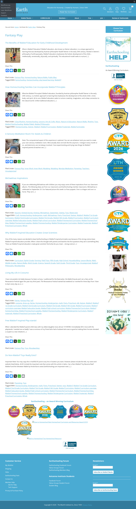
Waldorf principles (78, 127)
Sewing (61, 213)
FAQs (7, 472)
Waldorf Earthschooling (14, 124)
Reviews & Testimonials (120, 18)
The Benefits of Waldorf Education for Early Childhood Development (36, 42)
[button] (104, 8)
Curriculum (19, 260)
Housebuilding (74, 260)
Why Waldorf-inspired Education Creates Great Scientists (31, 232)
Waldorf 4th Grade (60, 218)
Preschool (66, 215)
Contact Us (9, 479)
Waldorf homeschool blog (83, 391)
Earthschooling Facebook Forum (60, 465)
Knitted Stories (27, 213)
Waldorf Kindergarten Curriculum (64, 223)
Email (95, 465)
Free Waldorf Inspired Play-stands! (21, 320)
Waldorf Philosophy (42, 124)
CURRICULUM (45, 18)
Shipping (8, 469)
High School (63, 260)
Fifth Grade (54, 260)
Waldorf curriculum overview (85, 388)
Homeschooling (31, 77)
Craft (17, 215)
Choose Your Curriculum (67, 12)
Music (58, 122)
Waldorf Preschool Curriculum (24, 313)
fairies (32, 303)
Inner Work (29, 168)
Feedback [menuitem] (4, 15)
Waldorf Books (26, 18)
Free (89, 18)
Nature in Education (68, 122)
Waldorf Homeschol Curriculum (69, 220)
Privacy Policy (87, 505)
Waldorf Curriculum (48, 127)
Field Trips (45, 260)
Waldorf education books (22, 220)
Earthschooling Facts (12, 475)
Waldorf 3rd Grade (46, 218)
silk (78, 303)
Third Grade (70, 263)
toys (64, 386)
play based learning (46, 80)
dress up (26, 303)
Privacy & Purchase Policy (14, 491)
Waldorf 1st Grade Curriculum (84, 386)
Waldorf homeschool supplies (20, 223)
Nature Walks (42, 77)
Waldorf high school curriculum (44, 220)
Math (94, 260)
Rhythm (91, 122)
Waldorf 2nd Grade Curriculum (26, 218)
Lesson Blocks (86, 260)
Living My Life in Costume (17, 272)
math (45, 215)
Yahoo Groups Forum (56, 468)
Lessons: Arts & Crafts (47, 122)
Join (101, 18)
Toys (96, 122)
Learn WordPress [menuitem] (6, 10)
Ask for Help (12, 485)
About (77, 18)
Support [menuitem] (3, 13)
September (54, 213)
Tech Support (12, 487)
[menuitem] (1, 1)
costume (18, 303)
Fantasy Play (19, 77)
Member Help (10, 482)
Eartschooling (20, 80)
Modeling (46, 168)
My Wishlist (9, 465)
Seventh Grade (50, 263)
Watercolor (73, 213)
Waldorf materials (63, 127)
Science (41, 263)
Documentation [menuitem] (5, 7)
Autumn (18, 213)
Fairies (17, 300)
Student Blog (53, 486)
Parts (60, 215)
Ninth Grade (32, 263)
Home (10, 18)
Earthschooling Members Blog (59, 470)
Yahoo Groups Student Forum (59, 483)
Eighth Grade (29, 260)
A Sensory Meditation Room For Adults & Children (28, 134)
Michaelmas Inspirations (16, 178)
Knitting (36, 213)
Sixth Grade (60, 263)
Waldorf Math (29, 124)
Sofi (31, 300)
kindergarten (37, 215)
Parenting (77, 168)
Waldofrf (58, 80)
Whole (25, 226)
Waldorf (37, 127)
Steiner (30, 127)
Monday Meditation (66, 168)
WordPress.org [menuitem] (5, 5)
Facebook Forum (55, 481)
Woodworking (19, 266)
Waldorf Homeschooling (42, 223)
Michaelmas (44, 213)
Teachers (85, 168)
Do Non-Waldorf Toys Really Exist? (21, 355)
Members (62, 18)
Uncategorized (10, 171)
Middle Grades (10, 263)
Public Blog (52, 77)
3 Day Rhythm (20, 122)
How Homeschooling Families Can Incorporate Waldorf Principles (35, 87)
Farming (38, 260)
